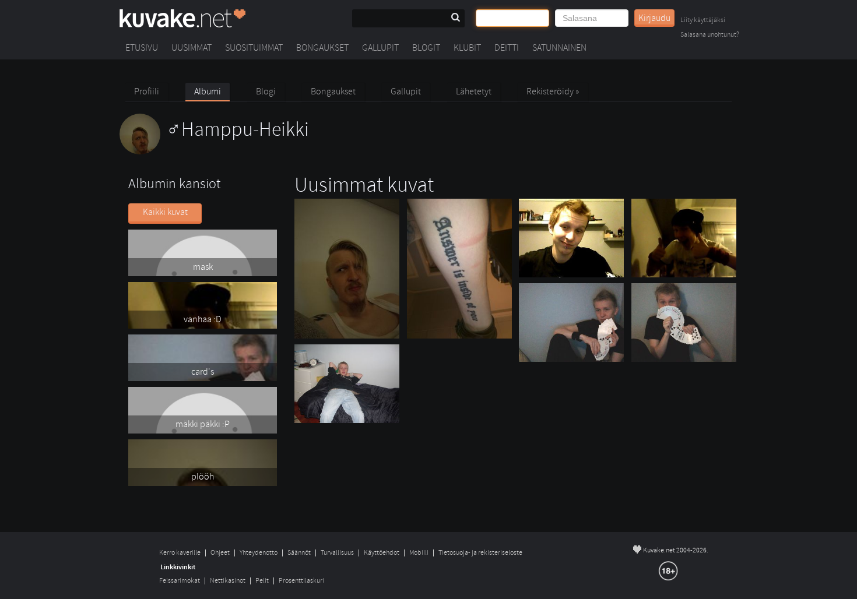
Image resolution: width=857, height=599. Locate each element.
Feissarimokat (179, 580)
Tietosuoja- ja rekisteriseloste (480, 552)
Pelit (262, 580)
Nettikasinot (227, 580)
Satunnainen (559, 48)
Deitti (506, 48)
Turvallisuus (337, 552)
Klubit (467, 48)
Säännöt (299, 552)
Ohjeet (220, 552)
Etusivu (141, 48)
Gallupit (380, 48)
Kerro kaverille (180, 552)
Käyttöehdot (381, 552)
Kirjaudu (654, 18)
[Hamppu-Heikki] (214, 151)
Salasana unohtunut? (709, 35)
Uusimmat (191, 48)
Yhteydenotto (259, 552)
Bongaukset (322, 48)
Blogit (426, 48)
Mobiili (418, 552)
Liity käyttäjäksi (702, 20)
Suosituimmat (254, 48)
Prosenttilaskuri (301, 580)
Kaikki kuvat (165, 212)
